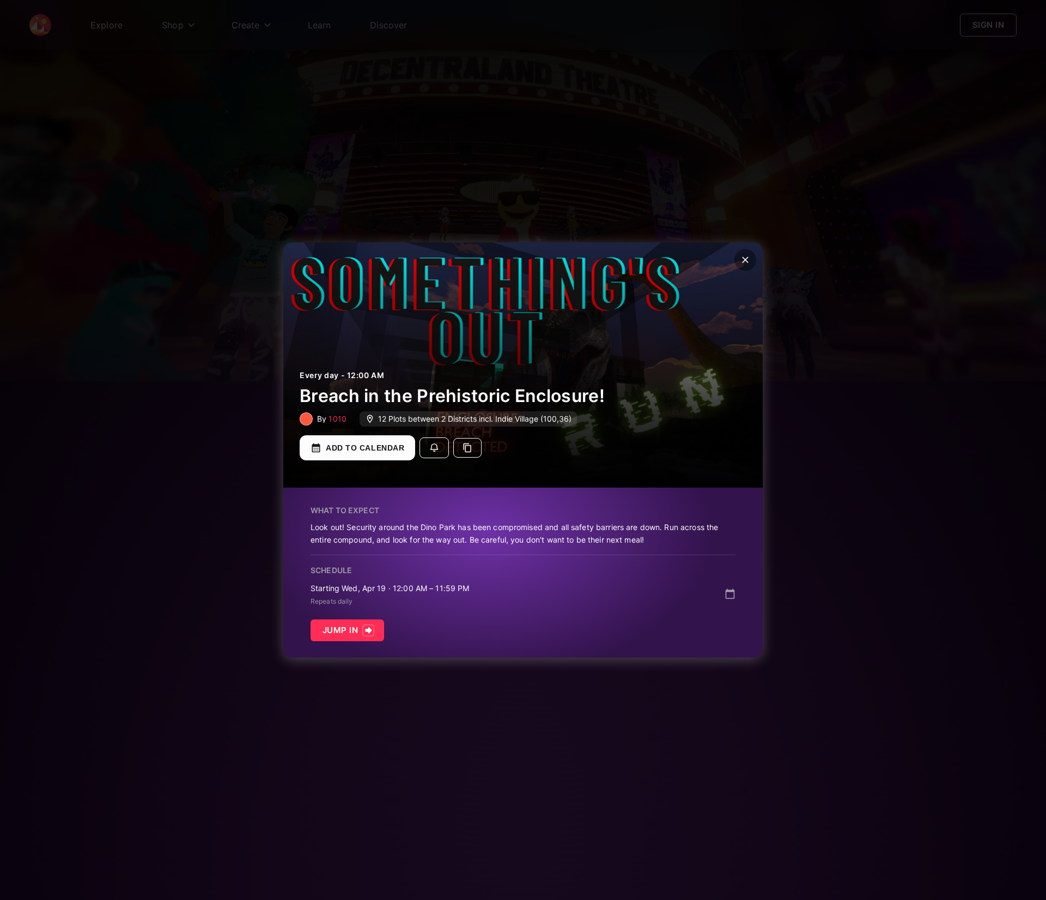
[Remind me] (434, 447)
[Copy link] (467, 448)
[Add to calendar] (730, 593)
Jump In (340, 630)
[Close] (745, 260)
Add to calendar (365, 447)
